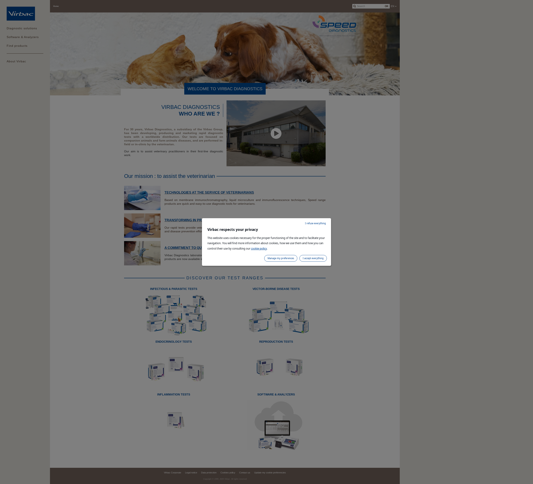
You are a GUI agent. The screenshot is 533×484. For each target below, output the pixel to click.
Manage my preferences (281, 258)
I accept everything (313, 258)
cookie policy (259, 248)
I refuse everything (315, 223)
